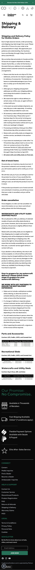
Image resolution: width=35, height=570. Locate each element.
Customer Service (8, 492)
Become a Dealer (8, 477)
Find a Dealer (6, 474)
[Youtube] (9, 558)
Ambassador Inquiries (10, 480)
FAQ (3, 501)
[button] (4, 566)
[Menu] (4, 15)
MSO (3, 514)
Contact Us (6, 489)
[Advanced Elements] (27, 8)
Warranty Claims (8, 510)
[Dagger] (19, 8)
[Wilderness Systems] (15, 8)
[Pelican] (9, 8)
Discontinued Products (10, 495)
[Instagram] (6, 558)
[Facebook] (3, 558)
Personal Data (7, 529)
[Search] (23, 15)
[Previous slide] (2, 2)
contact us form (15, 145)
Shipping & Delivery (9, 507)
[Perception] (22, 8)
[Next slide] (33, 2)
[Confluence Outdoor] (3, 8)
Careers (4, 467)
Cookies (4, 532)
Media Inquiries (7, 470)
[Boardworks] (32, 8)
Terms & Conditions (9, 523)
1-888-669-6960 (22, 147)
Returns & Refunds (9, 504)
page (24, 208)
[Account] (27, 15)
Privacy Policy (7, 526)
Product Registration (9, 498)
